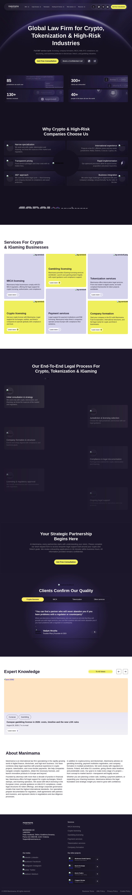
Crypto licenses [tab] (33, 599)
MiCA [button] (26, 6)
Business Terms (88, 891)
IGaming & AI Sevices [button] (57, 6)
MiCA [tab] (55, 599)
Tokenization (47, 6)
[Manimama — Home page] (11, 6)
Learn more (13, 295)
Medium (35, 874)
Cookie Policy (125, 891)
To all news (100, 672)
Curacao (12, 717)
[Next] (125, 671)
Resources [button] (80, 6)
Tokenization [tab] (77, 599)
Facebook (36, 862)
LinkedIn (34, 857)
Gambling (25, 717)
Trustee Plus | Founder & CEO (54, 633)
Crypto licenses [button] (35, 6)
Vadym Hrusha (50, 631)
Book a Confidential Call (72, 61)
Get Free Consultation (118, 7)
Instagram (37, 866)
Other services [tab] (99, 599)
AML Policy (101, 891)
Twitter (32, 870)
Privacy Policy (112, 891)
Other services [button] (70, 6)
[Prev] (118, 671)
